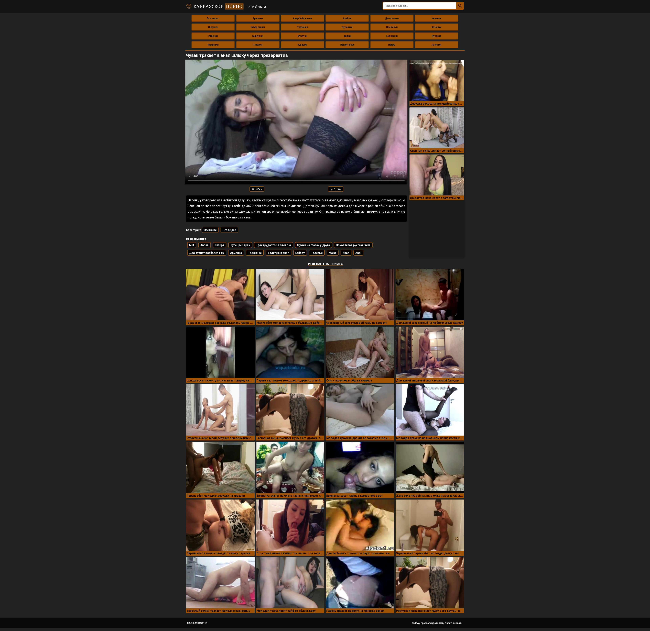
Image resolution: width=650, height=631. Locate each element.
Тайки (347, 36)
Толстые (317, 252)
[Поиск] (460, 6)
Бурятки (302, 36)
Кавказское (217, 6)
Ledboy (300, 252)
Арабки (347, 18)
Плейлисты (258, 6)
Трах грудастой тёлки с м (273, 245)
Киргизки (257, 36)
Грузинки (347, 27)
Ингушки (213, 27)
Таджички (392, 36)
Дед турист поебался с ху (206, 252)
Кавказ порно (197, 623)
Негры (392, 44)
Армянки (258, 18)
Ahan (346, 252)
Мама (333, 252)
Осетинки (392, 27)
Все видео (213, 18)
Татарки (258, 44)
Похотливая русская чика (353, 245)
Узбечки (213, 36)
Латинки (436, 44)
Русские (436, 36)
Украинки (213, 44)
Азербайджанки (302, 18)
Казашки (436, 27)
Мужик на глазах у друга (313, 245)
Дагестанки (392, 18)
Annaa (204, 245)
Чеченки (436, 18)
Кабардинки (258, 27)
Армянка (236, 252)
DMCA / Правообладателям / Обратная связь (437, 623)
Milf (191, 245)
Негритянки (347, 44)
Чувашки (303, 44)
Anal (358, 252)
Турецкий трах (240, 245)
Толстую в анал (278, 252)
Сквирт (219, 245)
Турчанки (302, 27)
